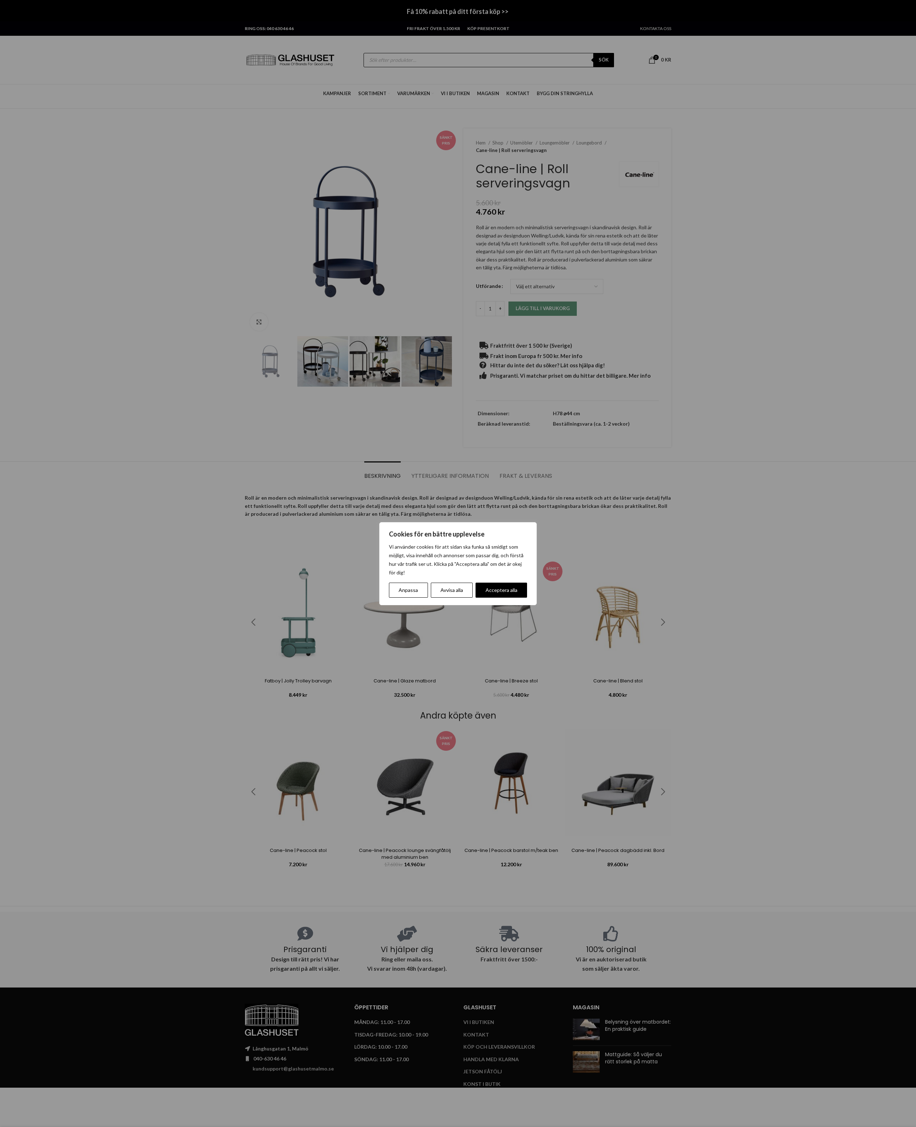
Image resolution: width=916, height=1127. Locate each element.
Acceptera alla (501, 590)
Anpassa (408, 590)
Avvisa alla (451, 590)
